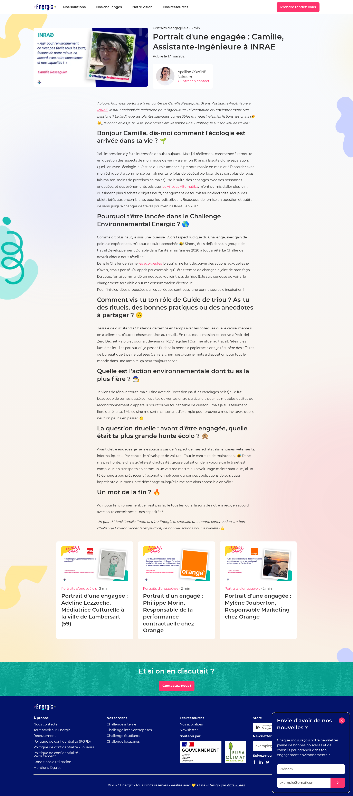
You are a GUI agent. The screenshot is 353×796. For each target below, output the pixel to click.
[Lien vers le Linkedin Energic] (261, 762)
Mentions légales (47, 767)
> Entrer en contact (193, 81)
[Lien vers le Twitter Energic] (267, 762)
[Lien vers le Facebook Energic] (254, 762)
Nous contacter (46, 724)
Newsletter (189, 730)
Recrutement (45, 736)
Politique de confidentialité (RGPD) (62, 741)
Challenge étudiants (123, 736)
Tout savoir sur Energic (52, 730)
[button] (338, 783)
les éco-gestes (150, 263)
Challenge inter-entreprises (129, 730)
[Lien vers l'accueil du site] (45, 7)
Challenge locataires (123, 741)
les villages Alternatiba (180, 186)
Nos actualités (191, 724)
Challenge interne (121, 724)
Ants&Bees (236, 785)
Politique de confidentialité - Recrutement (57, 754)
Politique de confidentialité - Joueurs (64, 747)
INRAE (102, 110)
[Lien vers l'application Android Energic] (266, 727)
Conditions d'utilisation (52, 762)
